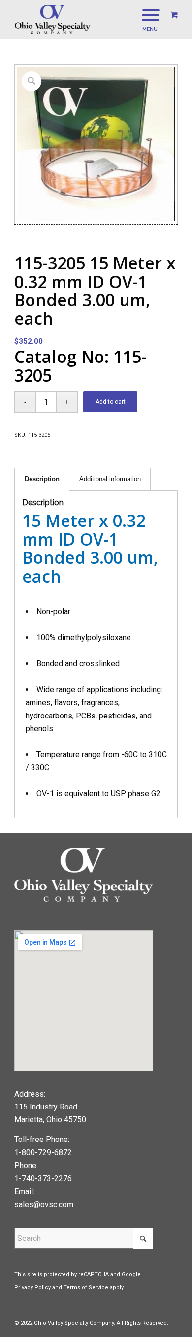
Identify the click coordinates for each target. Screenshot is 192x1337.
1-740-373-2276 (43, 1178)
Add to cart (111, 401)
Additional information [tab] (110, 479)
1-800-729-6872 (43, 1152)
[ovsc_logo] (79, 19)
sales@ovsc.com (43, 1204)
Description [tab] (42, 479)
